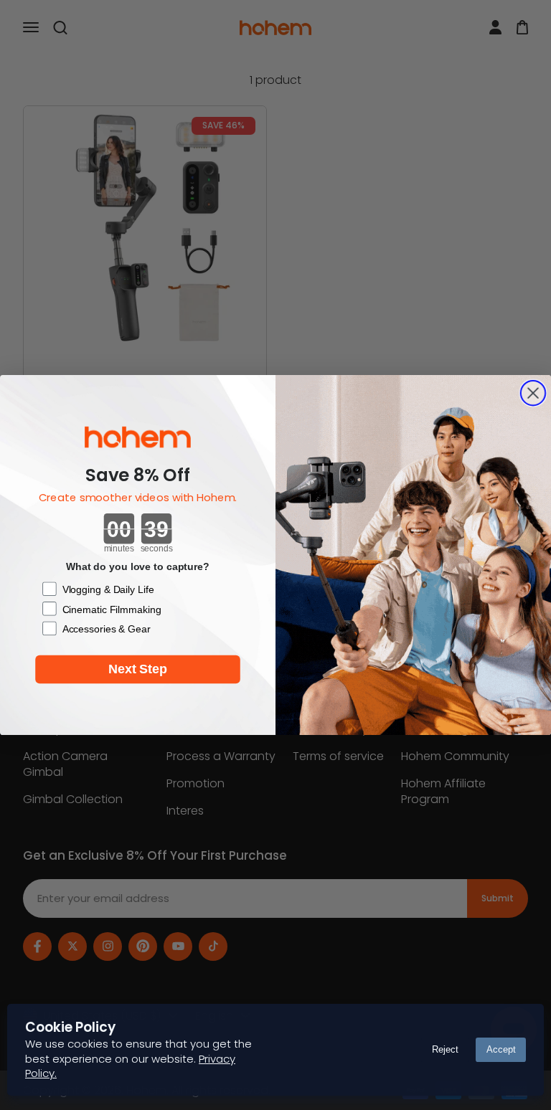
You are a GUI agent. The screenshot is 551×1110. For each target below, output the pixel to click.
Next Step (137, 670)
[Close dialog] (533, 393)
